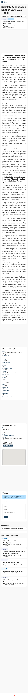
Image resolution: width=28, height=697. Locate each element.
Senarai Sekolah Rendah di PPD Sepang (12, 528)
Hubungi (23, 16)
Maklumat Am (5, 16)
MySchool (5, 2)
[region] (14, 335)
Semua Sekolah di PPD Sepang (10, 532)
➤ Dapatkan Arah (8, 445)
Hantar (5, 517)
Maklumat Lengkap (15, 16)
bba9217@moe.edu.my (8, 435)
